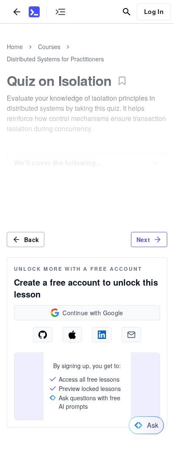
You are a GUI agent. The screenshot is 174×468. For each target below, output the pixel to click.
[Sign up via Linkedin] (101, 334)
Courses (49, 46)
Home (15, 46)
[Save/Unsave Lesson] (122, 81)
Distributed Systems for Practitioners (55, 59)
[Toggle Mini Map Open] (60, 11)
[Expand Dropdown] (155, 163)
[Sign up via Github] (42, 334)
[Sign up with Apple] (72, 334)
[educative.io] (34, 11)
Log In (153, 11)
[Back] (17, 11)
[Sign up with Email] (131, 334)
